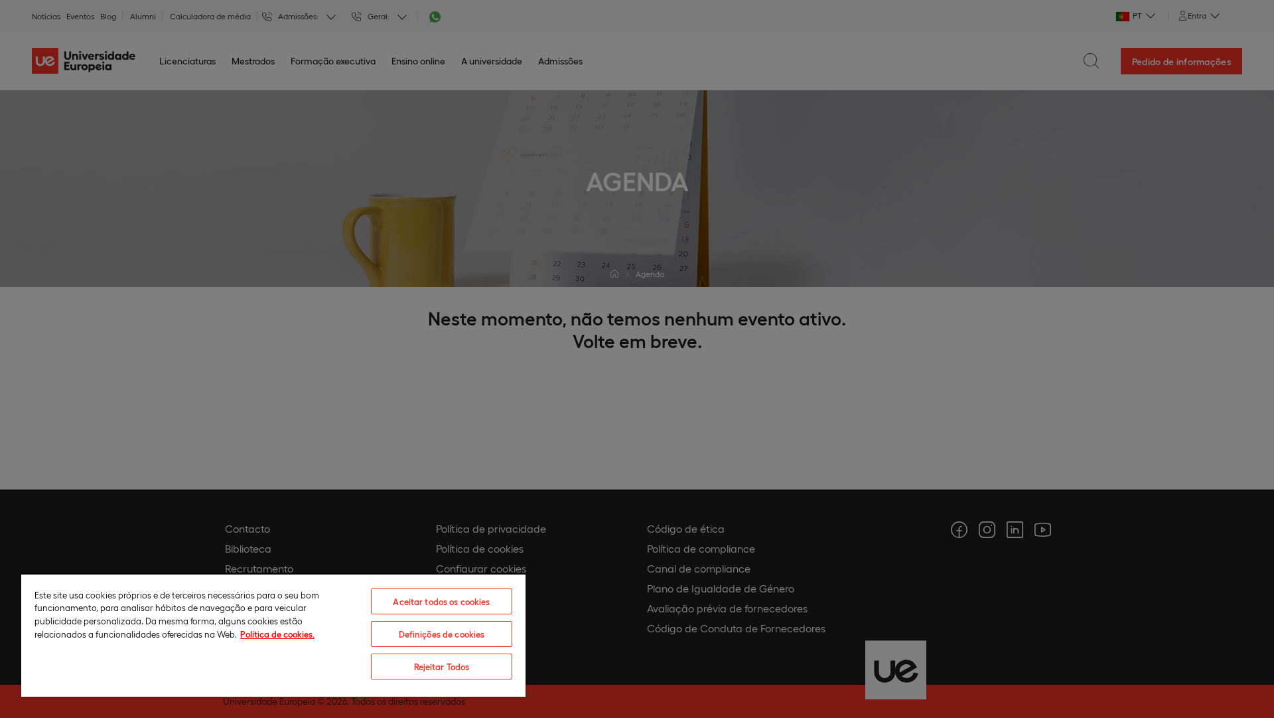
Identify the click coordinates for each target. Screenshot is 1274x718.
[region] (273, 635)
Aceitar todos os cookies (441, 601)
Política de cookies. (277, 634)
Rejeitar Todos (442, 667)
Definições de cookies (442, 634)
